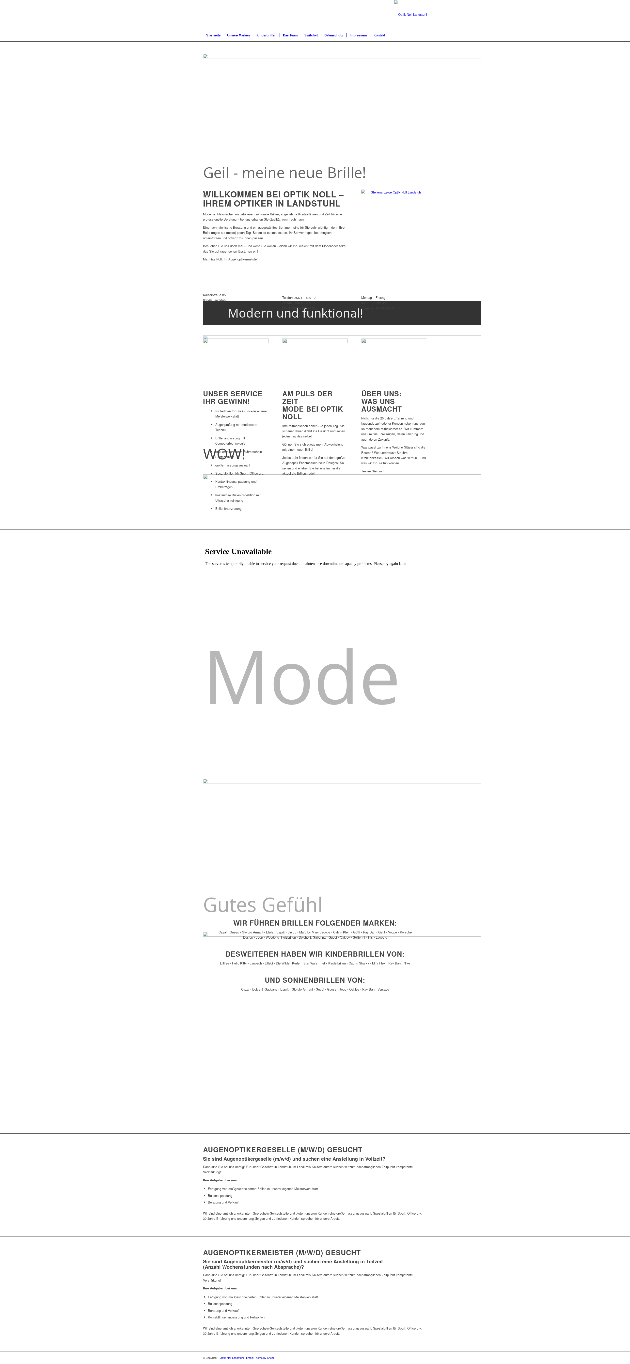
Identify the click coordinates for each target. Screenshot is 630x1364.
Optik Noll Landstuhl (232, 1358)
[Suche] (424, 35)
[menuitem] (213, 35)
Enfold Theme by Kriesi (260, 1358)
